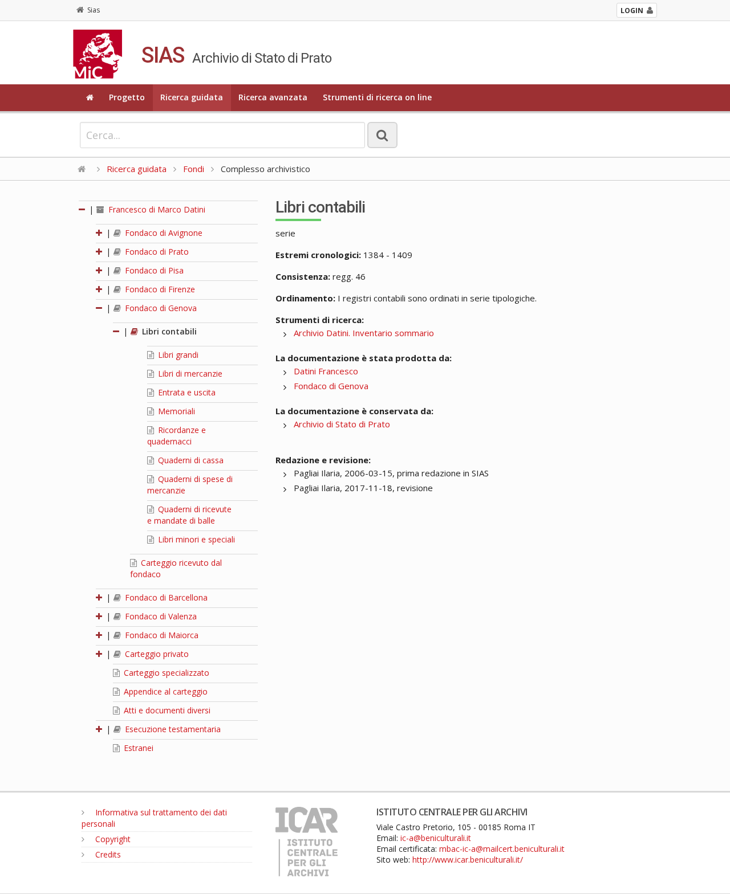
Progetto (127, 97)
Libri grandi (177, 354)
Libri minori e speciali (195, 539)
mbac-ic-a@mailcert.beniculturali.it (502, 848)
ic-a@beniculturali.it (435, 837)
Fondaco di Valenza (160, 616)
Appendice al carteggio (164, 691)
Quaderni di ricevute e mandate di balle (189, 515)
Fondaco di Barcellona (165, 597)
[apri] (100, 232)
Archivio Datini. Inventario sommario (364, 332)
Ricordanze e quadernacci (176, 435)
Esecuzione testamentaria (172, 729)
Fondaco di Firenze (159, 289)
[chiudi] (100, 308)
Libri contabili (168, 331)
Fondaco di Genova (160, 308)
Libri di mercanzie (189, 373)
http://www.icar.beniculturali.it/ (467, 859)
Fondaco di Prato (156, 251)
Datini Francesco (326, 371)
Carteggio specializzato (165, 672)
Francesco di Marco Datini (155, 209)
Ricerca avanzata (272, 97)
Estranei (137, 747)
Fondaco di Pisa (153, 270)
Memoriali (175, 411)
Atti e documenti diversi (165, 710)
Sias (93, 10)
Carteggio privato (156, 653)
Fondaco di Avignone (162, 232)
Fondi (193, 168)
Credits (107, 854)
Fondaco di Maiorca (160, 635)
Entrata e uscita (186, 392)
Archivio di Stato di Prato (342, 424)
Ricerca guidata (191, 97)
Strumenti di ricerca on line (377, 97)
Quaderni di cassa (190, 460)
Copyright (112, 839)
